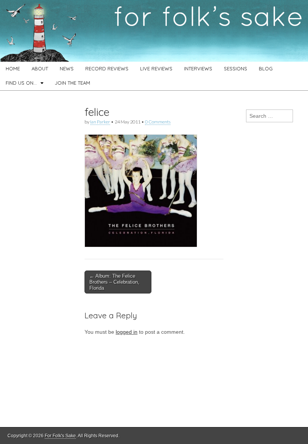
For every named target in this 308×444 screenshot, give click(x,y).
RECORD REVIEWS (106, 68)
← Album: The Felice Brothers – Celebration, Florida (114, 281)
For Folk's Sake (60, 435)
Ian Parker (100, 122)
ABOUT (40, 68)
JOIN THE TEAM (72, 83)
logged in (126, 332)
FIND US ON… (21, 83)
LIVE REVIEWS (156, 68)
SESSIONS (235, 68)
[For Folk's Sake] (154, 31)
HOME (13, 68)
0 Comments (158, 122)
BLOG (266, 68)
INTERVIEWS (198, 68)
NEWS (67, 68)
